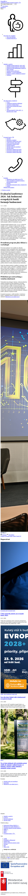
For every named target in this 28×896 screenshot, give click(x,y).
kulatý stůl (14, 694)
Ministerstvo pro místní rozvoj (11, 784)
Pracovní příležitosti (8, 819)
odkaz (8, 857)
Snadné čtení (7, 841)
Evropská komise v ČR (10, 833)
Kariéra (8, 186)
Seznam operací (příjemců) (13, 71)
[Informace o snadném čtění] (14, 812)
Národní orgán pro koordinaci (14, 146)
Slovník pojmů (10, 148)
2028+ (2, 694)
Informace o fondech (11, 140)
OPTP (6, 831)
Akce (8, 109)
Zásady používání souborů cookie (11, 842)
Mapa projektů (10, 69)
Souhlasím (9, 861)
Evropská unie (4, 610)
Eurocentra (6, 782)
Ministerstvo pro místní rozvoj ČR (15, 179)
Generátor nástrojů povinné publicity (13, 828)
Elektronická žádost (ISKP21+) (11, 825)
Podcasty (9, 107)
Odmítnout (3, 861)
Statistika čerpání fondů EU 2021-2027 (16, 65)
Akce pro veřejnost (11, 37)
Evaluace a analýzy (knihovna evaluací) (16, 73)
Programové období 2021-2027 (14, 141)
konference (9, 694)
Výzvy (8, 102)
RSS (5, 845)
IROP (2, 760)
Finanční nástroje (11, 145)
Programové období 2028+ (13, 144)
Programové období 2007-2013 (14, 151)
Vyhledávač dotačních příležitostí (14, 103)
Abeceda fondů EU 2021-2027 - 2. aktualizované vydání (15, 111)
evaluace (3, 536)
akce (5, 694)
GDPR (5, 838)
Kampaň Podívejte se (12, 38)
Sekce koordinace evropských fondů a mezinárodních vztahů (16, 181)
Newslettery (11, 187)
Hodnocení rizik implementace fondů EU (16, 68)
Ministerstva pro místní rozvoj (12, 296)
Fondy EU (18, 536)
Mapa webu (6, 847)
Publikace (9, 75)
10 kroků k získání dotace (13, 104)
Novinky (9, 138)
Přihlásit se (3, 7)
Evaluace (6, 817)
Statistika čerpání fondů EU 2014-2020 (16, 67)
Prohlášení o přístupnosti (9, 840)
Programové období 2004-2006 (14, 152)
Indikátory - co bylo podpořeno (14, 72)
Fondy (14, 536)
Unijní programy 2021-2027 (13, 142)
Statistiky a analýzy (8, 816)
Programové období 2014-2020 (14, 149)
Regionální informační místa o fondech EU (17, 184)
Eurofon (8, 183)
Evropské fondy (9, 536)
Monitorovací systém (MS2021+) (12, 826)
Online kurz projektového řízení (14, 106)
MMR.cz (6, 829)
